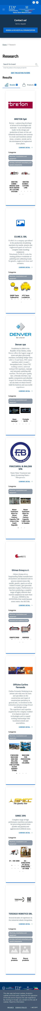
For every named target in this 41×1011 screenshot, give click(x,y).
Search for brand (9, 64)
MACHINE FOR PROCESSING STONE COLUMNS (25, 759)
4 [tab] (21, 191)
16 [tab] (23, 871)
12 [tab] (26, 424)
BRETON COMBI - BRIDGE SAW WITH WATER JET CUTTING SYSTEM (14, 187)
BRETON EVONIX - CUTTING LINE (25, 185)
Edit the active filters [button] (20, 72)
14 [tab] (31, 868)
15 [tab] (20, 871)
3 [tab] (18, 191)
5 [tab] (24, 191)
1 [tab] (12, 191)
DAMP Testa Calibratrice (14, 296)
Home (5, 44)
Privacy (10, 1007)
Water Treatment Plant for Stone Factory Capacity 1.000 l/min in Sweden (25, 516)
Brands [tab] (13, 85)
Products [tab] (31, 85)
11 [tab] (23, 424)
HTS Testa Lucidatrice (26, 296)
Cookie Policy (21, 1007)
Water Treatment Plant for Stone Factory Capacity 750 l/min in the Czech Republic (14, 517)
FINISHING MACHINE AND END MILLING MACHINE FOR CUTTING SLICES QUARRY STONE (14, 763)
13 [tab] (29, 424)
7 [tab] (31, 191)
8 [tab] (20, 194)
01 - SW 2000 (14, 861)
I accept (34, 1007)
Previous (7, 180)
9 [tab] (23, 194)
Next (34, 180)
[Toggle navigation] (3, 9)
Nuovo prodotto (14, 959)
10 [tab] (20, 424)
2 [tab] (15, 191)
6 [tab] (28, 191)
